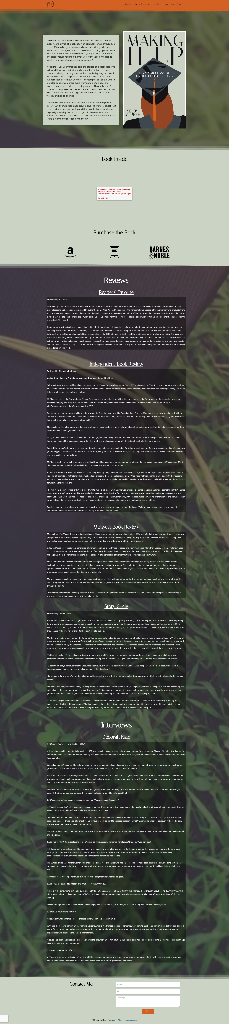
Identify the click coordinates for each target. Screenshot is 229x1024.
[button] (167, 4)
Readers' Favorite (116, 292)
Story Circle (116, 606)
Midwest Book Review (116, 527)
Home (128, 4)
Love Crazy (176, 4)
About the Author (142, 4)
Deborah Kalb (116, 737)
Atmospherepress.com (127, 1020)
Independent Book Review (116, 364)
